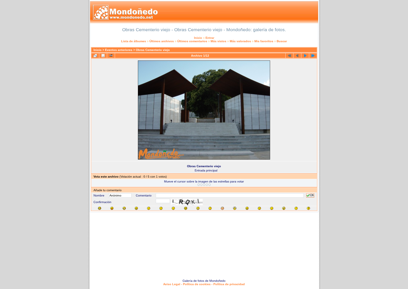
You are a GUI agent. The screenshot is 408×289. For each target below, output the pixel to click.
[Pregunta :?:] (308, 208)
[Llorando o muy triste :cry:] (173, 208)
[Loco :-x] (247, 208)
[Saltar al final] (313, 55)
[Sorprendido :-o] (198, 208)
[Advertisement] (204, 244)
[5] (209, 184)
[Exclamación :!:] (296, 208)
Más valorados (240, 41)
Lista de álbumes (133, 41)
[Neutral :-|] (148, 208)
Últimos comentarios (192, 41)
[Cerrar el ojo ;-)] (271, 208)
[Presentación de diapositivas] (111, 55)
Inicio (198, 37)
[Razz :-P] (111, 208)
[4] (206, 184)
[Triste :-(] (161, 208)
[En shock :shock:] (234, 208)
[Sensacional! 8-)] (185, 208)
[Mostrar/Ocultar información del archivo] (103, 55)
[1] (198, 184)
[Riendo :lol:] (99, 208)
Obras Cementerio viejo (153, 50)
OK (312, 195)
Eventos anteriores (118, 50)
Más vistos (218, 41)
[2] (201, 184)
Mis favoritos (263, 41)
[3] (204, 184)
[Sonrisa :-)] (136, 208)
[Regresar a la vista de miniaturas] (95, 55)
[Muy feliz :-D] (124, 208)
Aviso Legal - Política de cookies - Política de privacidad (204, 284)
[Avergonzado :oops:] (222, 208)
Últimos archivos (161, 41)
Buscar (282, 41)
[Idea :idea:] (283, 208)
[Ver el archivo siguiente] (305, 55)
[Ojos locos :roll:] (259, 208)
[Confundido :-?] (210, 208)
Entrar (209, 37)
